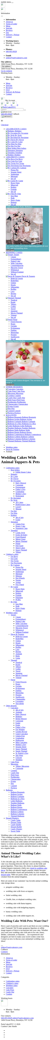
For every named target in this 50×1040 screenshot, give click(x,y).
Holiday (14, 515)
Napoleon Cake (22, 528)
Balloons (9, 790)
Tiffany (13, 304)
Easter (18, 520)
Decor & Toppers (12, 449)
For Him (14, 513)
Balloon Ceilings (17, 812)
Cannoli (14, 786)
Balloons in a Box (18, 799)
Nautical (14, 300)
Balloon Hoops (16, 807)
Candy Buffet (16, 825)
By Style (14, 500)
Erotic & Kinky (21, 535)
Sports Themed (21, 751)
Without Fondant (17, 272)
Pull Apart (19, 546)
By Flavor (14, 479)
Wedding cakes (11, 447)
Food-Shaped (21, 537)
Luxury (18, 507)
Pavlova (14, 788)
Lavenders (20, 701)
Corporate (19, 485)
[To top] (2, 945)
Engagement (20, 487)
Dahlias (14, 330)
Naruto (18, 580)
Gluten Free (20, 524)
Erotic (18, 725)
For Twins (15, 561)
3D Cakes (19, 502)
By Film (14, 602)
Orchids (14, 326)
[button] (6, 73)
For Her (14, 511)
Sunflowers (15, 337)
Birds (18, 656)
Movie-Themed (17, 313)
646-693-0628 (11, 51)
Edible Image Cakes (23, 472)
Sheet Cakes (20, 548)
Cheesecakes (16, 779)
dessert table (5, 875)
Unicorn (19, 758)
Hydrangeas (15, 328)
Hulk (13, 198)
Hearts (13, 285)
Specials (9, 28)
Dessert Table (16, 822)
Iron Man (14, 196)
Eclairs (13, 781)
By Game (14, 587)
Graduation (20, 492)
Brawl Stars (15, 183)
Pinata (18, 543)
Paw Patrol (20, 585)
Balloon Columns (17, 814)
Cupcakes (14, 708)
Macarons (14, 764)
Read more (10, 250)
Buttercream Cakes (23, 505)
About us (9, 22)
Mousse (18, 509)
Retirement (20, 496)
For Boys (14, 556)
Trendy (13, 615)
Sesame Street (16, 172)
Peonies (14, 335)
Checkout (4, 125)
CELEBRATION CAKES (16, 129)
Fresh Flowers (16, 322)
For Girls (14, 559)
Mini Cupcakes (21, 742)
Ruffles (13, 289)
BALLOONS (11, 415)
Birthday (14, 474)
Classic (13, 257)
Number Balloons (17, 803)
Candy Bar (15, 773)
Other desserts (11, 706)
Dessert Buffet (16, 827)
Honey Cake (20, 526)
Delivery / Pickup (12, 35)
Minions (19, 576)
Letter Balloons (16, 801)
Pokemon (19, 598)
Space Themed (21, 550)
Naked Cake (15, 261)
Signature (14, 522)
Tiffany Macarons (22, 766)
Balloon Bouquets (18, 792)
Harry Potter (15, 200)
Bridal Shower (21, 719)
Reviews (9, 30)
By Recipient (16, 498)
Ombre (13, 283)
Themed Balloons (17, 816)
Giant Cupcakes (22, 734)
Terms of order (11, 24)
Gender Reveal (21, 732)
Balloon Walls (16, 805)
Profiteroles (15, 777)
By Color (14, 476)
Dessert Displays (12, 818)
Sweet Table (15, 831)
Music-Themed (21, 541)
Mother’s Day (21, 494)
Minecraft (14, 185)
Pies (12, 784)
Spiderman (15, 174)
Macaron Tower (17, 268)
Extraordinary (16, 259)
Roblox (13, 187)
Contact (9, 37)
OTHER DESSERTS (14, 387)
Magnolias (15, 332)
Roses (13, 324)
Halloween (20, 740)
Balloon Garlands (17, 796)
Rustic (13, 302)
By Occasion (16, 481)
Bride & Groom (17, 278)
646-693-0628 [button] (6, 1018)
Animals (19, 654)
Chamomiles (20, 699)
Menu (8, 26)
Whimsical (15, 270)
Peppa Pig (14, 170)
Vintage (14, 315)
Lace (12, 291)
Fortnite (14, 189)
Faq (7, 32)
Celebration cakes (12, 468)
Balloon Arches (17, 794)
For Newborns (16, 563)
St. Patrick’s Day (22, 753)
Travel (13, 309)
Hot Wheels (20, 578)
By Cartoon (15, 565)
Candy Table (16, 820)
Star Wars (19, 755)
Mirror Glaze (20, 539)
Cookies (14, 771)
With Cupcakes (16, 263)
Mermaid (14, 176)
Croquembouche (17, 265)
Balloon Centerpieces (19, 809)
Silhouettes (15, 287)
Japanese (14, 311)
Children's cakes (12, 554)
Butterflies (15, 281)
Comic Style (20, 533)
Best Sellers (15, 470)
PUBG (18, 600)
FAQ (8, 90)
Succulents (20, 704)
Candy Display (16, 829)
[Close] (12, 2)
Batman (14, 202)
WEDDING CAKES (14, 252)
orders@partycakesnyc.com (16, 58)
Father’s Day (20, 489)
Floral (13, 680)
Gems (18, 658)
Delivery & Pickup (13, 92)
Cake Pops (15, 762)
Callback (15, 114)
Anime (18, 582)
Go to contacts (6, 71)
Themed (14, 660)
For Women (20, 729)
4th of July (20, 518)
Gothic (13, 307)
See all (13, 179)
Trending (14, 530)
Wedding (19, 760)
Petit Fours (15, 775)
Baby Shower (21, 483)
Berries (13, 294)
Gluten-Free (20, 736)
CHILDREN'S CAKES (15, 157)
